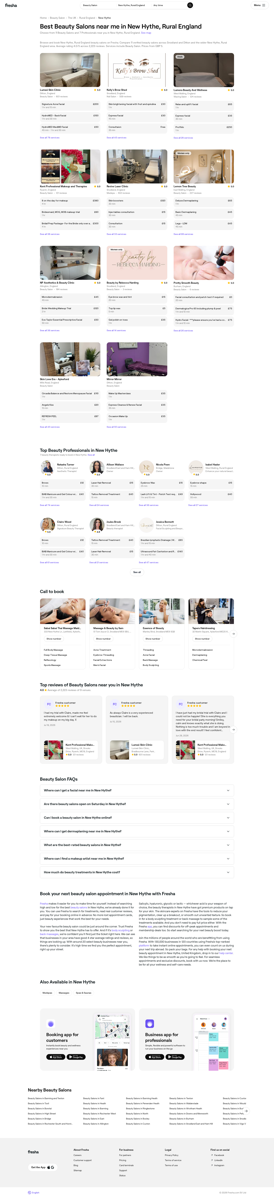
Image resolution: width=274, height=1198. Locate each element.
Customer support (83, 1160)
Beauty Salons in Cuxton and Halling (240, 1098)
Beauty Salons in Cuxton (138, 1123)
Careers (78, 1155)
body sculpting (121, 930)
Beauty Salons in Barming (95, 1108)
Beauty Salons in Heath (94, 1103)
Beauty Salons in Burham (182, 1118)
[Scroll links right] (246, 1111)
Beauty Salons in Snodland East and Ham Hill (191, 1123)
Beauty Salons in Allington (96, 1123)
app (149, 926)
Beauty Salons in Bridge (39, 1118)
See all (137, 572)
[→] (233, 634)
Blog (76, 1165)
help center (226, 953)
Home (43, 18)
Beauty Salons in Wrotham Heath (186, 1108)
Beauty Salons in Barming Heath (141, 1098)
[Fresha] (11, 5)
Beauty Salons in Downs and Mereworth (189, 1113)
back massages (49, 934)
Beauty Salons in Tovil (38, 1103)
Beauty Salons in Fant (93, 1098)
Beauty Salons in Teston (181, 1098)
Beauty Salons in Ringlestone (140, 1108)
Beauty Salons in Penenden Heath (142, 1103)
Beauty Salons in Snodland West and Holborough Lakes (245, 1118)
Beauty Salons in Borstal (40, 1108)
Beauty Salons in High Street (42, 1113)
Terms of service (173, 1160)
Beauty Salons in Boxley (137, 1118)
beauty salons (79, 907)
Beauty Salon (57, 18)
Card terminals (126, 1165)
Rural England (87, 18)
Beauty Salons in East (93, 1118)
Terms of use (171, 1165)
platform (144, 945)
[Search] (190, 5)
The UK (72, 18)
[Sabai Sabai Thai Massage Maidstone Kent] (62, 633)
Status (122, 1175)
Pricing (122, 1160)
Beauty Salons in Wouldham (236, 1103)
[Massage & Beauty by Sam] (112, 633)
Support (123, 1170)
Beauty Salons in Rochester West (99, 1113)
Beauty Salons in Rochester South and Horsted (50, 1123)
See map (146, 32)
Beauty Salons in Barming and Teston (46, 1098)
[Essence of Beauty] (161, 633)
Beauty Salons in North (137, 1113)
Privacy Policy (171, 1155)
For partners (125, 1155)
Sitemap (78, 1170)
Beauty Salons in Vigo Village (237, 1123)
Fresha (44, 903)
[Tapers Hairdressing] (211, 633)
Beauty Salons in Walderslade (184, 1103)
